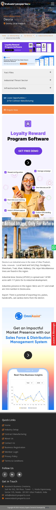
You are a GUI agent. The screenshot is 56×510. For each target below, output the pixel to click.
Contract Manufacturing (15, 434)
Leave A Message (53, 333)
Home (4, 36)
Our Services (28, 36)
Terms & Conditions (14, 460)
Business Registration (15, 447)
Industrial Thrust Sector (16, 80)
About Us (9, 438)
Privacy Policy (11, 456)
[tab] (28, 73)
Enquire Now (12, 110)
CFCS (47, 507)
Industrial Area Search (45, 36)
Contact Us (10, 443)
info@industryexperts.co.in (17, 495)
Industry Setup (14, 36)
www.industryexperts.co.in (17, 498)
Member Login (11, 451)
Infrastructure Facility (15, 88)
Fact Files (9, 72)
